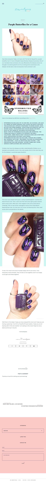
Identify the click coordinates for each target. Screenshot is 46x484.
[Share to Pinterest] (26, 346)
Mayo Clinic (32, 118)
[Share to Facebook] (12, 346)
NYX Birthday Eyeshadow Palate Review (32, 406)
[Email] (33, 346)
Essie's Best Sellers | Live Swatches (13, 404)
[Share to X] (19, 346)
